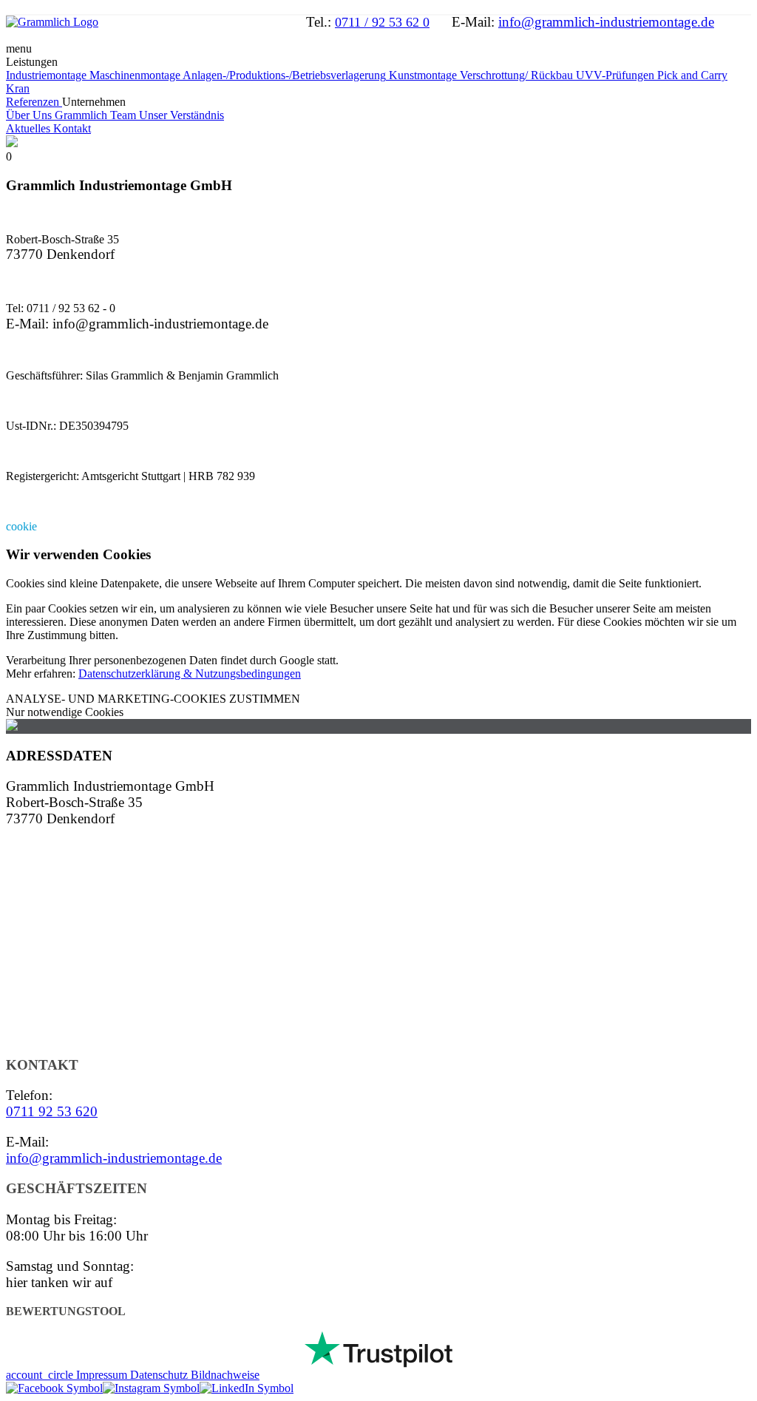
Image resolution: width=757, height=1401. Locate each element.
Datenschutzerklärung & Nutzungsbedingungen (189, 673)
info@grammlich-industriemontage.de (606, 22)
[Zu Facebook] (54, 1388)
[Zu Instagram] (151, 1388)
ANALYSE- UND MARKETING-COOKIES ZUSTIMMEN (153, 698)
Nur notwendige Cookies (64, 712)
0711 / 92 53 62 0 (382, 22)
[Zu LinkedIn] (246, 1388)
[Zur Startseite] (52, 22)
